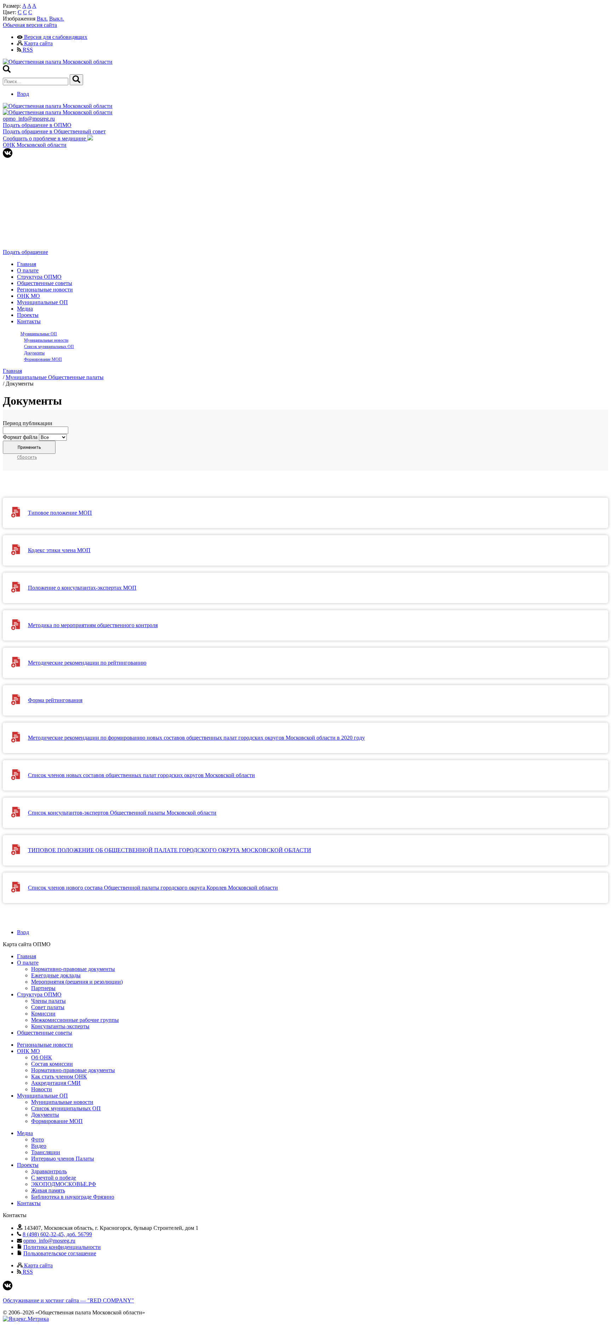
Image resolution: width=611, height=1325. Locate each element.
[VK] (7, 156)
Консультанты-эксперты (60, 1026)
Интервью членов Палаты (62, 1159)
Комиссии (43, 1014)
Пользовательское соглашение (59, 1253)
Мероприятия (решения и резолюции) (77, 982)
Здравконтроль (49, 1171)
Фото (37, 1139)
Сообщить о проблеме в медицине (45, 138)
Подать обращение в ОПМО (37, 125)
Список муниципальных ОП (49, 346)
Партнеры (43, 988)
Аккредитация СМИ (56, 1083)
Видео (38, 1146)
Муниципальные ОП (42, 302)
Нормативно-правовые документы (73, 969)
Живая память (48, 1190)
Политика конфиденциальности (62, 1247)
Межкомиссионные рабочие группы (75, 1020)
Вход (23, 94)
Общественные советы (44, 283)
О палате (28, 270)
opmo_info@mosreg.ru (29, 119)
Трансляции (45, 1152)
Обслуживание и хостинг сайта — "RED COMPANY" (68, 1300)
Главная (26, 264)
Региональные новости (45, 290)
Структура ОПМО (39, 277)
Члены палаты (48, 1001)
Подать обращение (25, 252)
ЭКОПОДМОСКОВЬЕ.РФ (63, 1184)
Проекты (28, 315)
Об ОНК (41, 1057)
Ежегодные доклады (56, 975)
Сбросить (27, 457)
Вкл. (42, 19)
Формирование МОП (43, 359)
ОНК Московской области (34, 145)
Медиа (25, 309)
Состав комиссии (52, 1064)
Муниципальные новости (46, 340)
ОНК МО (28, 296)
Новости (41, 1089)
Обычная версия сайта (30, 25)
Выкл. (56, 19)
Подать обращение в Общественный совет (54, 131)
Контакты (29, 321)
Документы (34, 353)
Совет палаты (47, 1007)
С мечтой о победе (53, 1178)
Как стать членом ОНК (59, 1077)
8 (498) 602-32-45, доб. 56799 (57, 1234)
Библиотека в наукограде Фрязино (72, 1197)
